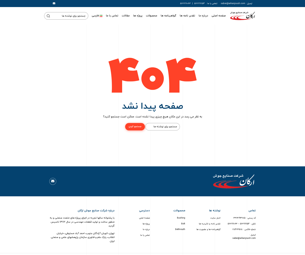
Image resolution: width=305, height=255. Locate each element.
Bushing (181, 218)
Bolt (183, 223)
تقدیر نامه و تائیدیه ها (209, 223)
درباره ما (146, 229)
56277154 (199, 3)
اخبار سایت (215, 218)
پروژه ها (146, 223)
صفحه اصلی (144, 218)
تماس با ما (145, 235)
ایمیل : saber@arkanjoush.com (244, 237)
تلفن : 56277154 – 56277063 (242, 223)
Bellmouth (180, 229)
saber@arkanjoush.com (233, 3)
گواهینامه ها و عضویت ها (208, 229)
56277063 (185, 3)
